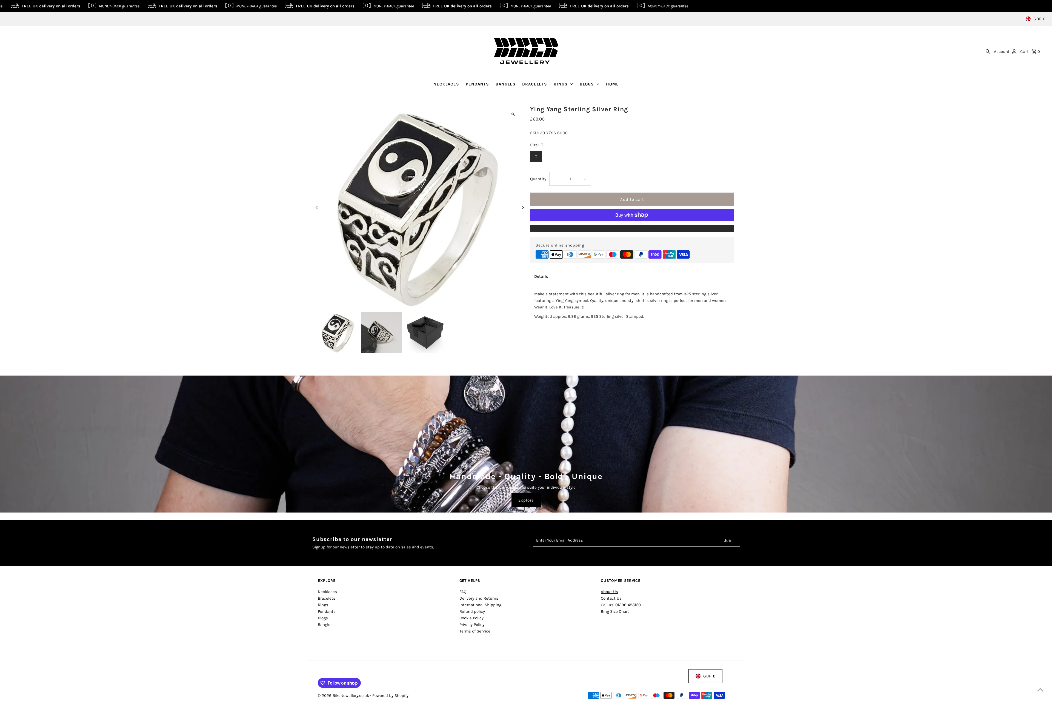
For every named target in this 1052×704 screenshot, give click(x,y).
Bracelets (326, 598)
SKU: (534, 132)
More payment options (632, 228)
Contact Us (611, 598)
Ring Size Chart (615, 611)
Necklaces (327, 591)
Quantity (538, 178)
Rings (323, 604)
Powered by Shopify (390, 695)
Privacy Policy (471, 624)
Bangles (325, 624)
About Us (609, 591)
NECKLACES (446, 84)
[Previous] (317, 207)
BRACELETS (534, 84)
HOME (612, 84)
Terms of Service (474, 631)
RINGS (561, 84)
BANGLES (506, 84)
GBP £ (1039, 18)
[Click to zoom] (513, 114)
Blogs (323, 618)
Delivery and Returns (478, 598)
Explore (526, 500)
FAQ (463, 591)
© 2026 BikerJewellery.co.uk (344, 695)
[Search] (987, 51)
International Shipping (480, 604)
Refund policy (472, 611)
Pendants (327, 611)
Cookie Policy (471, 618)
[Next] (522, 207)
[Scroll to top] (1040, 689)
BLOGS (587, 84)
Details (541, 276)
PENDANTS (477, 84)
